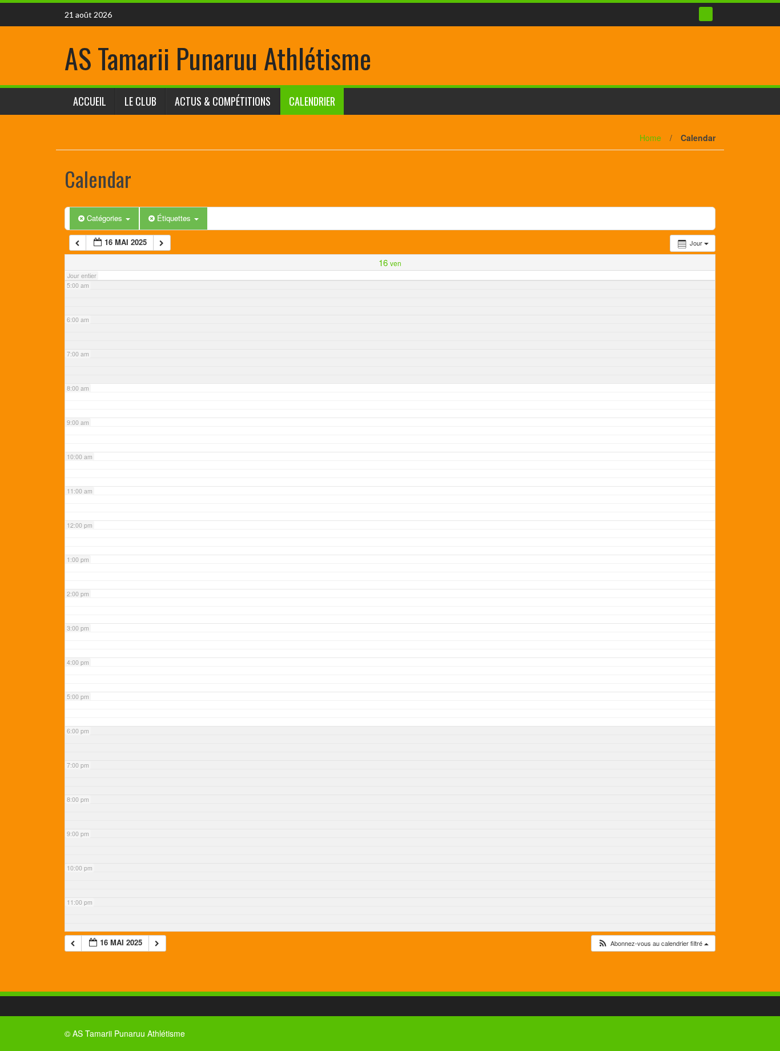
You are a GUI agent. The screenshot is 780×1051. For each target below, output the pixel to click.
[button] (653, 943)
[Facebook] (706, 14)
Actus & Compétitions (223, 101)
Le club (140, 101)
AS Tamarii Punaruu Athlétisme (218, 58)
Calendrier (312, 101)
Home (650, 137)
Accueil (89, 101)
